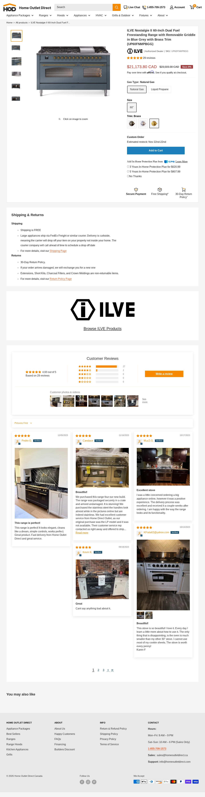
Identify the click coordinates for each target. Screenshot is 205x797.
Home (9, 22)
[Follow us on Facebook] (82, 782)
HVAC (99, 15)
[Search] (117, 7)
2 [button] (98, 670)
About (161, 15)
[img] (22, 435)
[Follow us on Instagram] (88, 782)
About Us (59, 728)
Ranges (43, 15)
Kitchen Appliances (17, 749)
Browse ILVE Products (103, 328)
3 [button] (103, 670)
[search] (83, 7)
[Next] (111, 71)
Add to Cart (156, 150)
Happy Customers (64, 734)
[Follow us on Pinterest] (94, 782)
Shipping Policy (109, 734)
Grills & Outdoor (121, 15)
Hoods (61, 15)
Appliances (80, 15)
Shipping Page (58, 251)
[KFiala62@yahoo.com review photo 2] (140, 615)
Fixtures (143, 15)
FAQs (57, 739)
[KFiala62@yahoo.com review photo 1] (163, 574)
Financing (60, 744)
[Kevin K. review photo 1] (102, 579)
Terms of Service (109, 744)
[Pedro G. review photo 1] (41, 483)
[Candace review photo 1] (102, 468)
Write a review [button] (164, 373)
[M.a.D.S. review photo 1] (163, 467)
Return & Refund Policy (113, 728)
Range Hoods (14, 744)
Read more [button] (82, 532)
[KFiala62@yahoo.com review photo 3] (149, 615)
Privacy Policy (108, 739)
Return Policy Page (61, 278)
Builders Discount (64, 749)
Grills (9, 754)
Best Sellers (13, 734)
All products (22, 22)
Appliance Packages (18, 15)
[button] (135, 58)
